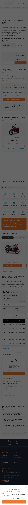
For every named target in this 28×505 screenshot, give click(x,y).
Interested (14, 502)
